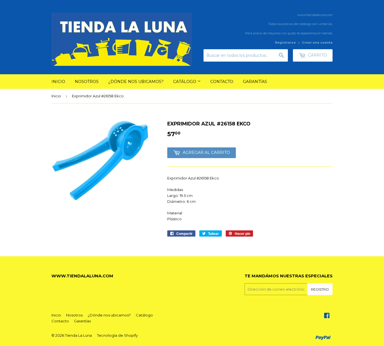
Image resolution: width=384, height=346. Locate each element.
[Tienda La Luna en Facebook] (327, 316)
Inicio (58, 81)
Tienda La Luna (78, 335)
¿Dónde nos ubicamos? (136, 81)
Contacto (221, 81)
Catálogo (185, 81)
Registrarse (285, 42)
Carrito (317, 55)
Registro (320, 289)
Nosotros (87, 81)
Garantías (255, 81)
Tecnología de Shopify (117, 335)
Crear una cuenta (317, 42)
